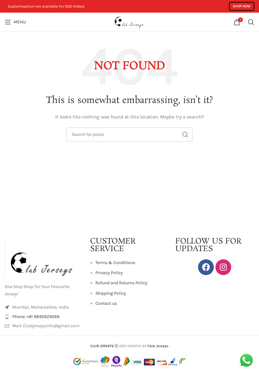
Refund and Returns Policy (121, 283)
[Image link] (44, 257)
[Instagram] (223, 267)
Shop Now (241, 6)
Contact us (106, 303)
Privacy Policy (109, 272)
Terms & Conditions (115, 262)
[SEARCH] (185, 134)
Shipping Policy (110, 293)
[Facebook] (206, 267)
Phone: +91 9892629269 (35, 316)
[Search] (251, 22)
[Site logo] (129, 21)
